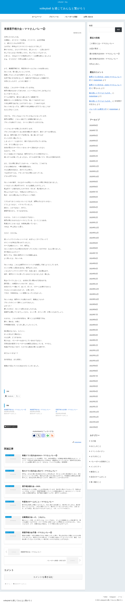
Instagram (113, 597)
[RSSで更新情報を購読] (52, 435)
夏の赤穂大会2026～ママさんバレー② (104, 54)
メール (120, 597)
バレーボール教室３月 (98, 109)
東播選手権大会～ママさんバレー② (15, 409)
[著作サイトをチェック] (34, 435)
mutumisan (98, 80)
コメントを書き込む (43, 577)
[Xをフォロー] (39, 435)
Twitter (105, 597)
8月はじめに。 (95, 64)
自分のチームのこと (11, 426)
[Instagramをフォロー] (43, 435)
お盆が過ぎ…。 (95, 49)
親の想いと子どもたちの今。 (100, 93)
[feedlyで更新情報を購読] (48, 435)
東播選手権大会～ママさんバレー (40, 409)
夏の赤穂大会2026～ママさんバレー (103, 59)
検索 (91, 26)
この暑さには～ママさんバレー (101, 43)
